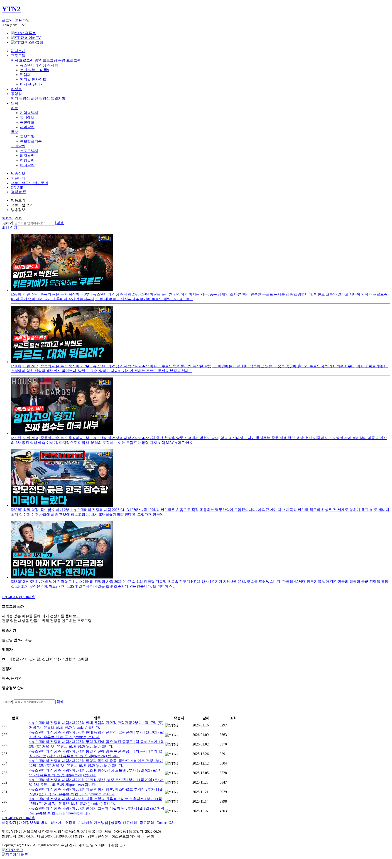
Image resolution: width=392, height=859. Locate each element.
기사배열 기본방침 (93, 823)
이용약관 (9, 823)
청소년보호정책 (63, 823)
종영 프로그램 (69, 60)
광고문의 (147, 823)
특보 (14, 132)
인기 (13, 228)
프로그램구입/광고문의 (29, 183)
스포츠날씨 (29, 151)
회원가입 (22, 20)
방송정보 (18, 173)
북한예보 (27, 122)
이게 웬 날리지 (32, 84)
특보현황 (27, 136)
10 (26, 597)
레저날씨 (27, 155)
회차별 (7, 218)
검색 (60, 223)
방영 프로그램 (45, 60)
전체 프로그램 (22, 60)
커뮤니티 (18, 178)
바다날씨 (27, 165)
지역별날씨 (29, 113)
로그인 (7, 20)
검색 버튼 (18, 192)
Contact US (165, 823)
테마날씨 (18, 146)
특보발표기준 (31, 141)
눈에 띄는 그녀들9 (34, 70)
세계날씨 (27, 127)
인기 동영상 (20, 98)
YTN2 (11, 9)
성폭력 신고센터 (124, 823)
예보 (14, 108)
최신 (5, 228)
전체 (18, 218)
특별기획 (58, 98)
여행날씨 (27, 160)
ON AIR (17, 187)
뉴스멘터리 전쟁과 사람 (39, 65)
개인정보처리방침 (33, 823)
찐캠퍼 (25, 75)
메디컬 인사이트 (33, 79)
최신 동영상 (40, 98)
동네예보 (27, 117)
